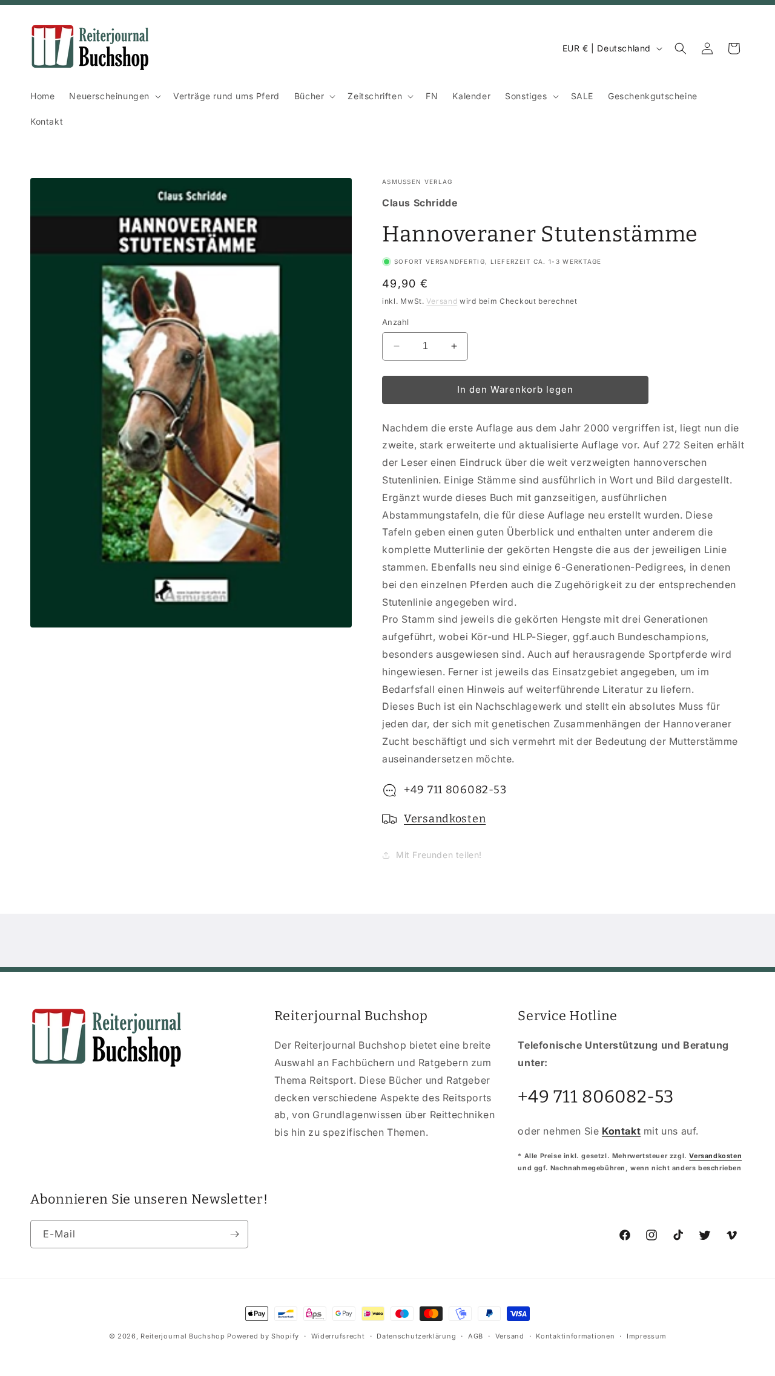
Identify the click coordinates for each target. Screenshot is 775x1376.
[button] (114, 96)
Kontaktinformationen (575, 1336)
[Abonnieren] (234, 1234)
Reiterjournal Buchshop (182, 1336)
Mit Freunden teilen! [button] (439, 855)
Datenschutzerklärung (416, 1336)
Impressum (646, 1336)
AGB (475, 1336)
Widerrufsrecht (338, 1336)
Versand (441, 301)
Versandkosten (445, 818)
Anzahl (395, 322)
